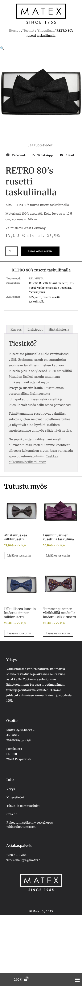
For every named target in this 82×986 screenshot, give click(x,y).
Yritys (11, 789)
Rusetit (33, 283)
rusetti (46, 297)
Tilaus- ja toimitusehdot (23, 806)
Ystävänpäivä (37, 292)
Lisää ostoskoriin (40, 251)
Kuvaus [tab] (16, 329)
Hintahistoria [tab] (59, 329)
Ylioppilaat (45, 30)
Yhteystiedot (15, 797)
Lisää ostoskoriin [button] (19, 555)
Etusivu (14, 30)
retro (38, 297)
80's (31, 297)
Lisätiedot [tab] (35, 329)
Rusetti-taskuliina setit (53, 283)
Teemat (28, 30)
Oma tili (12, 814)
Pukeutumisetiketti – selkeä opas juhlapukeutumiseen (30, 824)
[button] (2, 48)
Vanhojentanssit (47, 287)
